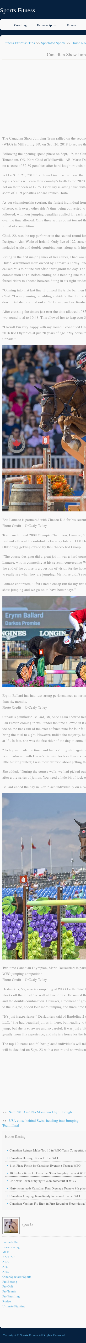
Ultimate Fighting (14, 1306)
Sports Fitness (17, 10)
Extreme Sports (47, 25)
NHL (5, 1271)
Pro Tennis (9, 1291)
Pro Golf (7, 1286)
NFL (5, 1266)
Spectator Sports (53, 42)
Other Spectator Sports (16, 1276)
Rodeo (6, 1301)
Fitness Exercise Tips (19, 42)
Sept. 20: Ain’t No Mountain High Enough (40, 1111)
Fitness (71, 25)
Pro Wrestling (11, 1296)
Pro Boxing (9, 1281)
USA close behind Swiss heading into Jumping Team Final (40, 1123)
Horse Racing (11, 1247)
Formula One (10, 1242)
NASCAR (8, 1257)
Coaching (20, 25)
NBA (5, 1261)
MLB (5, 1252)
